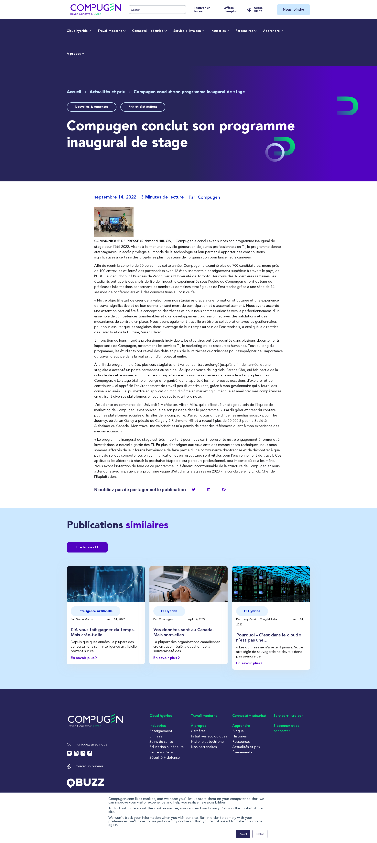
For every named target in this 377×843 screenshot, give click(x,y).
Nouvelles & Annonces (91, 106)
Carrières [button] (198, 731)
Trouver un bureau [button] (88, 766)
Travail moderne (110, 31)
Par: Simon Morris (82, 619)
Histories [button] (239, 736)
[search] (157, 9)
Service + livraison (187, 31)
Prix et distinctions (142, 106)
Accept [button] (243, 834)
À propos (74, 53)
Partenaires (244, 31)
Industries (218, 31)
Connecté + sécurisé (148, 31)
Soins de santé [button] (161, 741)
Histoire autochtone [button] (207, 741)
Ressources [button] (241, 741)
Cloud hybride (77, 31)
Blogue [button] (238, 731)
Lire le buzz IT (87, 547)
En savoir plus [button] (83, 658)
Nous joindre (293, 9)
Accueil (74, 92)
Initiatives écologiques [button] (209, 736)
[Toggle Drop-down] (90, 31)
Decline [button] (260, 834)
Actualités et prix (108, 92)
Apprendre (271, 31)
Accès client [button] (258, 9)
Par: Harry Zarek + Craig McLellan (257, 619)
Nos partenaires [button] (204, 747)
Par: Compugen (163, 619)
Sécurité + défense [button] (164, 757)
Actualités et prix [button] (246, 747)
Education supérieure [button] (166, 747)
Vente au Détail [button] (161, 752)
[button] (95, 9)
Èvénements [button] (242, 752)
